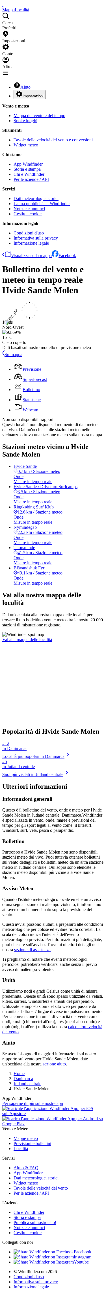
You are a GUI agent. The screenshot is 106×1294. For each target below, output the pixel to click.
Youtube (81, 1262)
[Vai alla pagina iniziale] (2, 4)
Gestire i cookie (28, 213)
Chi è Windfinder (29, 174)
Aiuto (25, 87)
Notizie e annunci (29, 208)
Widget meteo (26, 144)
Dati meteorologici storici (36, 198)
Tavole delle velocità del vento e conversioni (53, 139)
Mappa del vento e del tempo (39, 115)
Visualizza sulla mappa (31, 255)
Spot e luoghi (25, 120)
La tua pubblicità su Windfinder (42, 203)
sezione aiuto (54, 1063)
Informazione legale (31, 243)
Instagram (82, 1256)
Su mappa (13, 354)
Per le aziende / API (31, 179)
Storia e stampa (27, 169)
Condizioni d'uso (29, 233)
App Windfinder (28, 164)
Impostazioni (33, 96)
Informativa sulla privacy (36, 238)
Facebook (67, 255)
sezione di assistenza (32, 949)
